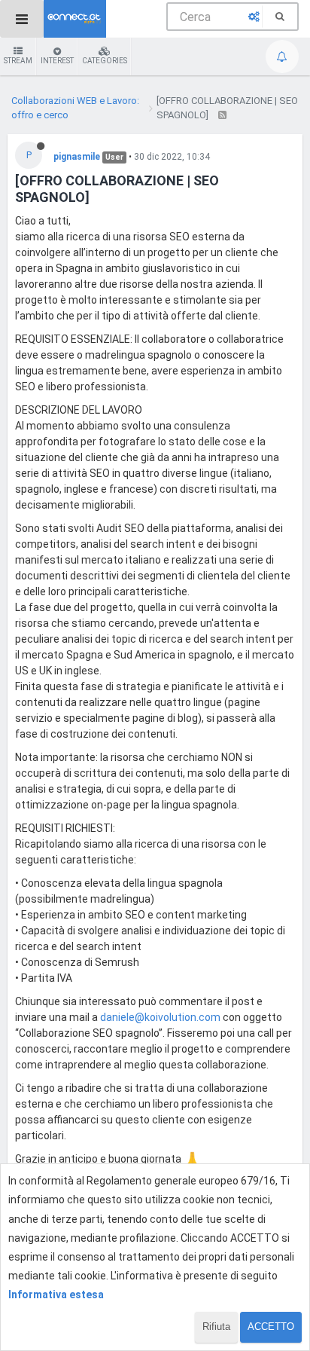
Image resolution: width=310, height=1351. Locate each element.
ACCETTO (271, 1326)
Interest (57, 61)
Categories (104, 61)
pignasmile (76, 156)
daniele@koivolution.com (160, 1017)
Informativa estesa (56, 1294)
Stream (18, 61)
